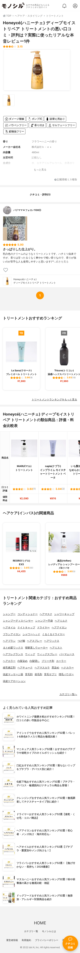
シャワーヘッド (31, 634)
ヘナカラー (67, 667)
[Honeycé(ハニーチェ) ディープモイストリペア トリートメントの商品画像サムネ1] (9, 100)
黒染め (55, 667)
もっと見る (40, 169)
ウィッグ (30, 654)
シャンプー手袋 (44, 620)
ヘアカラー (9, 661)
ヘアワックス (51, 640)
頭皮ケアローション (14, 681)
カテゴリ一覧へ (68, 694)
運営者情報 (12, 940)
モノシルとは (49, 931)
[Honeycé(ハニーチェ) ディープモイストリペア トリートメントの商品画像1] (37, 70)
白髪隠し (35, 661)
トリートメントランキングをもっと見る (54, 399)
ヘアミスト (56, 647)
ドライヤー (43, 627)
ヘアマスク (46, 614)
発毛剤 (38, 674)
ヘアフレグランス (13, 654)
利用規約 (26, 940)
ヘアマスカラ (42, 667)
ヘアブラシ (9, 640)
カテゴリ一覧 (31, 931)
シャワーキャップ (64, 614)
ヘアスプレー (34, 640)
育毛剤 (29, 674)
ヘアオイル (9, 627)
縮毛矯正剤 (9, 667)
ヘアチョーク (25, 667)
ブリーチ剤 (48, 661)
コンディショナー (27, 614)
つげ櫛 (21, 640)
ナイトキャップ (26, 627)
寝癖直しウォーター (36, 647)
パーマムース (66, 654)
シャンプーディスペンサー (18, 620)
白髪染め (22, 661)
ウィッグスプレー (47, 654)
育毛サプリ (50, 674)
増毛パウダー (66, 674)
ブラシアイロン (12, 634)
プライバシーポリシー (46, 940)
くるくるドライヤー (53, 634)
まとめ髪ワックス (13, 647)
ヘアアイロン (59, 627)
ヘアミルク (61, 620)
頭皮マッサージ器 (13, 674)
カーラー (61, 661)
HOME (40, 922)
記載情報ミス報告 (67, 179)
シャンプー (9, 614)
